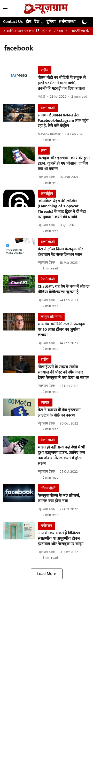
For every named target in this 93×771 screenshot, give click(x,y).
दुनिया (51, 21)
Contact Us (13, 21)
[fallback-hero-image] (20, 82)
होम (28, 21)
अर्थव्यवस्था (67, 21)
